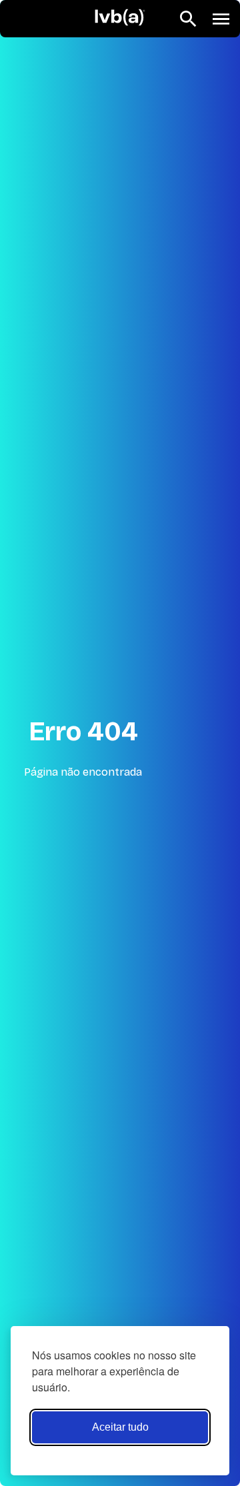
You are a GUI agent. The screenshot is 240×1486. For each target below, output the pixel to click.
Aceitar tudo (120, 1427)
